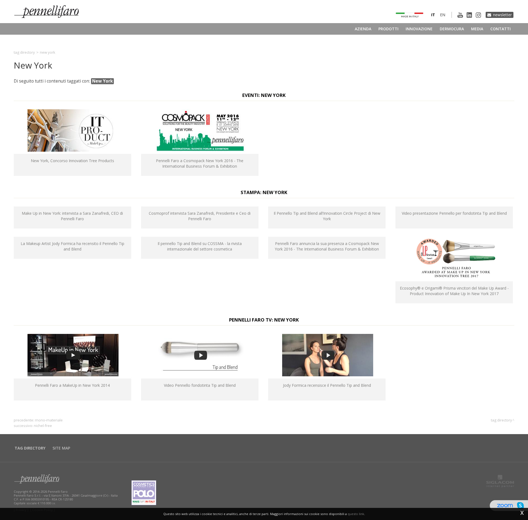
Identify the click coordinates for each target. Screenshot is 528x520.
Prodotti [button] (388, 28)
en (442, 14)
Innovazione (419, 28)
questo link (356, 514)
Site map (61, 448)
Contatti (500, 28)
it (433, 14)
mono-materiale (49, 420)
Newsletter (502, 14)
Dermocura (452, 28)
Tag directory (24, 52)
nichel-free (43, 425)
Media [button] (477, 28)
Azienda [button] (363, 28)
